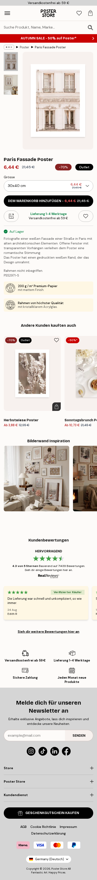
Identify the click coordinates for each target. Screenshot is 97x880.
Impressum (68, 827)
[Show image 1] (11, 61)
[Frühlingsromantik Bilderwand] (36, 478)
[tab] (79, 13)
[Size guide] (11, 216)
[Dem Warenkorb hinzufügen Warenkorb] (56, 406)
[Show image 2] (11, 85)
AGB (23, 827)
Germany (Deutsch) (49, 859)
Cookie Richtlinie (43, 827)
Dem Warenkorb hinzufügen (48, 201)
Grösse (9, 177)
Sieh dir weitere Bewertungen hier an (48, 631)
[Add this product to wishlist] (85, 216)
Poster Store (59, 868)
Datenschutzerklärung (48, 833)
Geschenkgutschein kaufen (52, 813)
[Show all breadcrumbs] (9, 47)
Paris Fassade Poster (50, 47)
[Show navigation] (7, 13)
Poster (24, 47)
